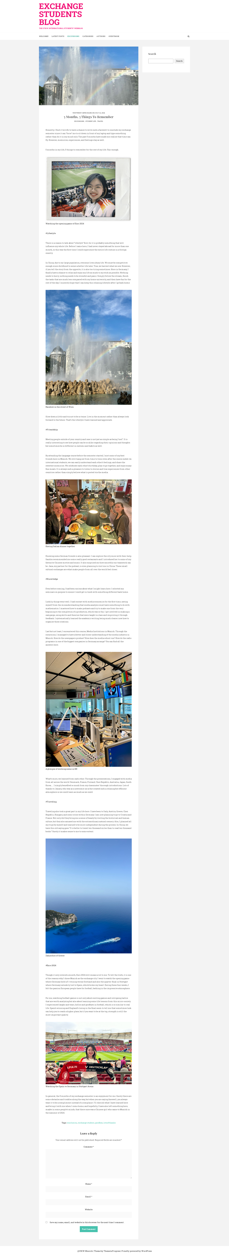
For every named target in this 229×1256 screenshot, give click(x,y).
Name (88, 1184)
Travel (100, 121)
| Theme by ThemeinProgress (106, 1251)
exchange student (86, 1122)
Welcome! (43, 36)
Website (89, 1209)
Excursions (73, 36)
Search (179, 61)
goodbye (99, 1122)
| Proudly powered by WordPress (136, 1251)
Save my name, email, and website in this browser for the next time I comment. (87, 1222)
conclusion (72, 1122)
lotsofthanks (110, 1122)
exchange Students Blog (61, 15)
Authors (100, 36)
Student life (90, 121)
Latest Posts (58, 36)
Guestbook (114, 36)
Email (88, 1196)
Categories (87, 36)
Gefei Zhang (87, 113)
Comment (88, 1146)
